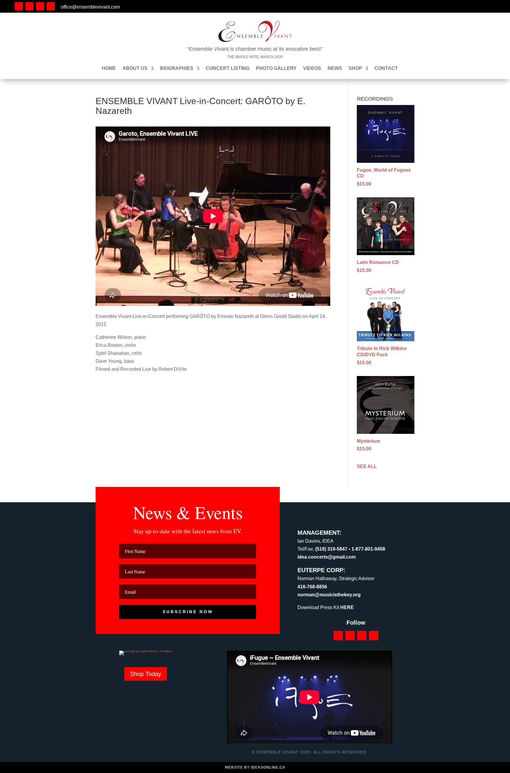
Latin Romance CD (378, 262)
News (335, 68)
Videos (312, 68)
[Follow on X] (40, 6)
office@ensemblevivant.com (90, 6)
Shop (355, 68)
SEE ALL (367, 466)
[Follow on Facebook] (19, 6)
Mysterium (368, 441)
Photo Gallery (276, 68)
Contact (386, 68)
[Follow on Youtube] (51, 6)
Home (109, 68)
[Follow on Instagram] (29, 6)
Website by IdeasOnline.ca (255, 767)
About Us (135, 68)
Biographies (176, 68)
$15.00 (364, 183)
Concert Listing (227, 68)
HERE (347, 607)
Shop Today (145, 674)
